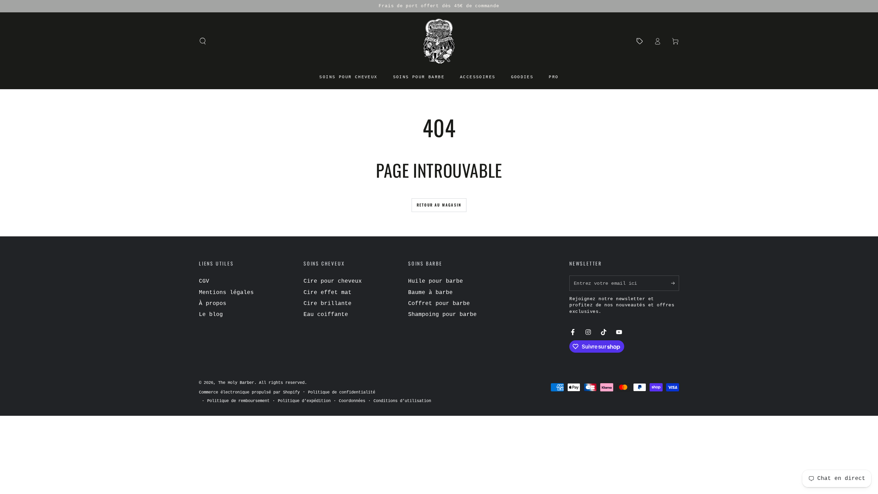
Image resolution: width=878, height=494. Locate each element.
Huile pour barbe (435, 281)
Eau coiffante (326, 314)
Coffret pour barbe (439, 304)
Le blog (211, 314)
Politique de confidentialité (341, 392)
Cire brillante (328, 304)
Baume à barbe (430, 293)
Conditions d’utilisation (402, 401)
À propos (212, 304)
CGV (204, 281)
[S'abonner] (675, 283)
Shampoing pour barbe (442, 314)
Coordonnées (352, 401)
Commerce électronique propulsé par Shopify (249, 392)
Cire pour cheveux (333, 281)
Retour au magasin (439, 205)
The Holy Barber (236, 382)
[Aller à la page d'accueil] (439, 41)
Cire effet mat (328, 293)
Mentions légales (226, 293)
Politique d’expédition (304, 401)
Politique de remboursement (238, 401)
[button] (203, 41)
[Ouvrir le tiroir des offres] (640, 41)
